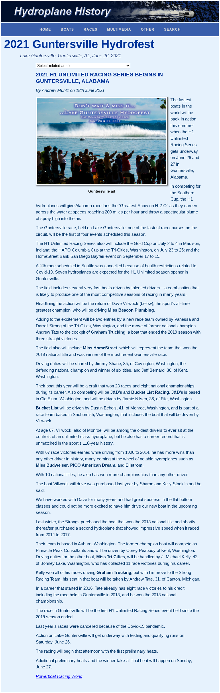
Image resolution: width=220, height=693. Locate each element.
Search (172, 29)
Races (90, 29)
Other (147, 29)
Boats (67, 29)
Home (45, 29)
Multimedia (119, 29)
